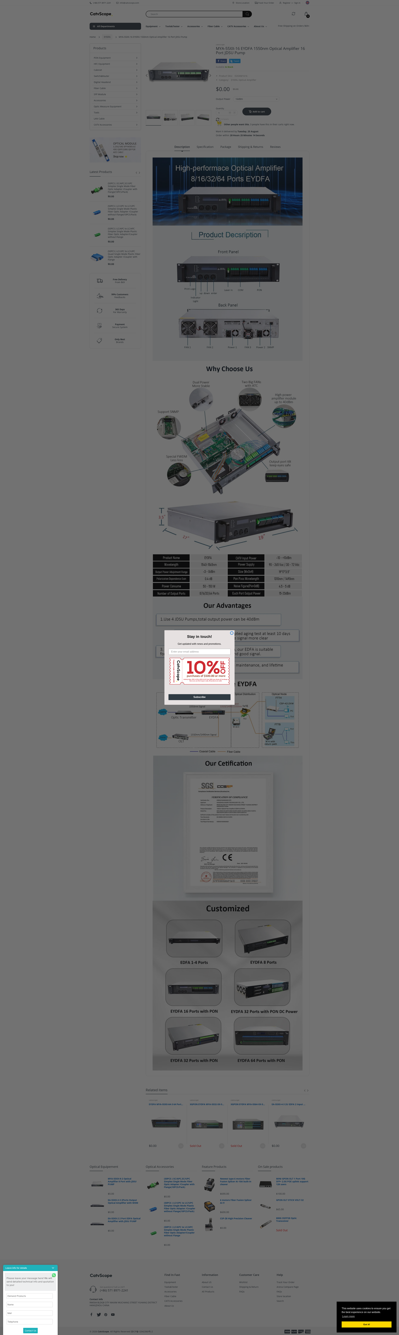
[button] (30, 1268)
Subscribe (199, 697)
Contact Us (30, 1330)
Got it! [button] (366, 1324)
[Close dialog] (231, 633)
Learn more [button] (348, 1316)
